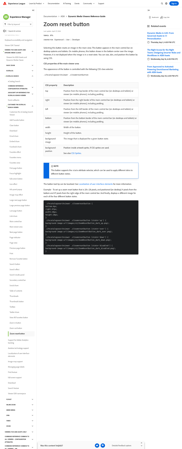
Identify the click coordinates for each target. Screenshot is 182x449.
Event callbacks (13, 100)
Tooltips (12, 307)
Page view (13, 243)
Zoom (8, 426)
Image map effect (16, 195)
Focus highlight (15, 173)
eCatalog (9, 71)
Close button (14, 125)
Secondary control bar (18, 280)
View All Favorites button (19, 317)
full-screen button (16, 179)
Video (8, 421)
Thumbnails (14, 296)
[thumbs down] (103, 445)
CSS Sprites (76, 153)
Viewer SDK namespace (17, 393)
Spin (7, 415)
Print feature (12, 372)
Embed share (14, 141)
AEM (63, 16)
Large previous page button (20, 205)
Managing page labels (16, 367)
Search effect (14, 269)
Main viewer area (16, 227)
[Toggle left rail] (33, 10)
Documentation (50, 16)
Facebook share (15, 147)
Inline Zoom (10, 405)
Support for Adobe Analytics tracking (18, 341)
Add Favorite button (17, 120)
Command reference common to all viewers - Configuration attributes (17, 439)
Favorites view (15, 163)
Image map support (15, 361)
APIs (51, 35)
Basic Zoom (10, 65)
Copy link (166, 17)
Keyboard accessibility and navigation (18, 40)
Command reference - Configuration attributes (17, 87)
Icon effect (13, 184)
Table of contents (16, 291)
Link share (13, 216)
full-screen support (15, 377)
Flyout (8, 399)
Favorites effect (15, 152)
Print (11, 253)
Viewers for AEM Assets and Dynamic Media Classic (15, 51)
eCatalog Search (12, 76)
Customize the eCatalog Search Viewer (17, 106)
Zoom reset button (17, 333)
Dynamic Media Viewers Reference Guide (86, 16)
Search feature (13, 388)
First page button (16, 168)
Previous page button (17, 248)
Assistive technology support (18, 348)
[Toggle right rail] (148, 10)
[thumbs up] (97, 445)
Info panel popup (16, 189)
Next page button (16, 232)
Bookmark (155, 17)
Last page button (16, 211)
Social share (14, 285)
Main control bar (16, 221)
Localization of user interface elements (96, 184)
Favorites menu (15, 157)
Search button (15, 264)
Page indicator (15, 237)
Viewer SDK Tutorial (12, 45)
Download (13, 131)
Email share (14, 136)
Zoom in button (15, 323)
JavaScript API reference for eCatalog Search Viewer (19, 94)
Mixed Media (10, 410)
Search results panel (17, 275)
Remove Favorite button (18, 259)
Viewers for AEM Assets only (16, 432)
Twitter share (14, 312)
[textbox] (18, 24)
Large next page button (18, 200)
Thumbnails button (17, 301)
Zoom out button (16, 328)
